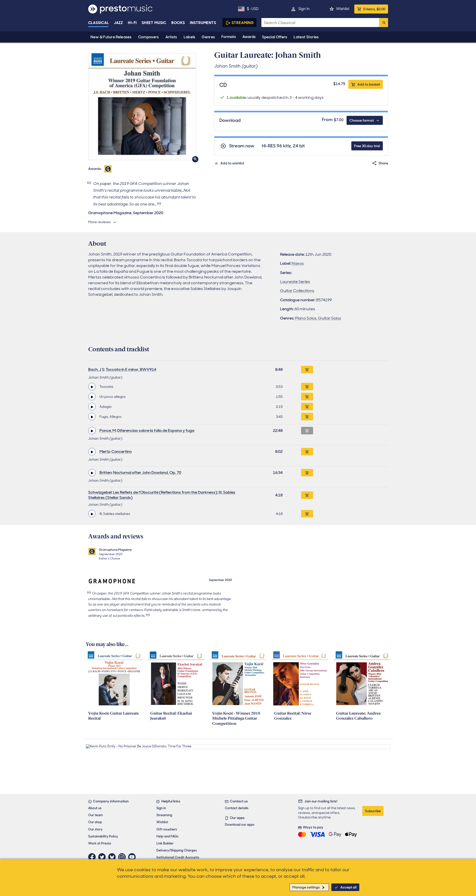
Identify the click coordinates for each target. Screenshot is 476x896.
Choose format (361, 120)
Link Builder (165, 843)
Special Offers (274, 37)
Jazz (118, 22)
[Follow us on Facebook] (93, 857)
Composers (148, 37)
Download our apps (239, 824)
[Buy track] (307, 386)
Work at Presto (99, 843)
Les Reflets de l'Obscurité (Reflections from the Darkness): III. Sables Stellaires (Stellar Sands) (161, 495)
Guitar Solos (329, 318)
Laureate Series (295, 281)
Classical (98, 22)
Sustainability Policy (103, 836)
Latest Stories (306, 37)
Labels (189, 37)
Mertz (104, 451)
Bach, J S (96, 369)
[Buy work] (307, 369)
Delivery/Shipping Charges (176, 850)
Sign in (304, 8)
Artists (171, 37)
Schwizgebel (99, 492)
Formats (228, 36)
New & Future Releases (111, 37)
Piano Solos (306, 318)
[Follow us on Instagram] (123, 857)
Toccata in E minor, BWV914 (131, 369)
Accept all (348, 887)
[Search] (383, 22)
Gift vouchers (166, 829)
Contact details (236, 808)
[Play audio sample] (92, 386)
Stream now (241, 146)
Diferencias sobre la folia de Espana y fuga (155, 430)
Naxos (298, 263)
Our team (95, 815)
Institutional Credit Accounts (177, 857)
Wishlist (342, 8)
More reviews (99, 222)
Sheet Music (154, 22)
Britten (105, 472)
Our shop (95, 822)
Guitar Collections (297, 290)
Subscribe (373, 811)
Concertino (121, 451)
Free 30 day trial (367, 146)
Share (383, 163)
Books (178, 22)
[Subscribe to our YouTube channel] (133, 857)
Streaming (243, 22)
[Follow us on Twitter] (103, 857)
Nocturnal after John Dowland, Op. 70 (147, 472)
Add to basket (368, 84)
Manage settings (306, 887)
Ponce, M (107, 430)
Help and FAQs (167, 836)
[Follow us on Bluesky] (113, 857)
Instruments (203, 22)
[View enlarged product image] (142, 106)
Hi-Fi (132, 22)
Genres (208, 37)
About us (94, 808)
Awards (249, 36)
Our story (95, 829)
